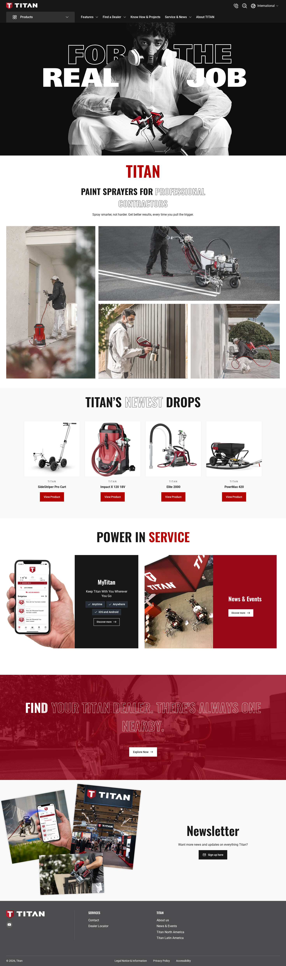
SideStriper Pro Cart (52, 487)
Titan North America (170, 932)
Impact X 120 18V (112, 487)
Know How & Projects (145, 17)
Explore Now (140, 752)
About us (163, 920)
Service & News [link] (176, 17)
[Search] (244, 6)
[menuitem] (121, 920)
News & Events (167, 926)
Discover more (104, 622)
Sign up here (215, 854)
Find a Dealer (112, 17)
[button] (244, 6)
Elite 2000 (173, 487)
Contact (93, 920)
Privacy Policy (161, 960)
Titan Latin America (170, 938)
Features (87, 17)
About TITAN (205, 17)
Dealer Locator (98, 926)
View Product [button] (52, 497)
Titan (19, 960)
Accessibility (183, 960)
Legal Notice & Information (131, 960)
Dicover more (238, 612)
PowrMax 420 (234, 487)
